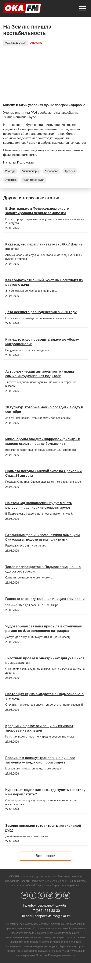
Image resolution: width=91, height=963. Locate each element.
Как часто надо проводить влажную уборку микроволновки (42, 342)
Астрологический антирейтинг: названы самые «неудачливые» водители (39, 374)
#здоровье (51, 171)
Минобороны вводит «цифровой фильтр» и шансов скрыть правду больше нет (42, 441)
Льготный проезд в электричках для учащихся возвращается (44, 660)
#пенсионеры (30, 171)
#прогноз (11, 179)
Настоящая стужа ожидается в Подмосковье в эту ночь (44, 696)
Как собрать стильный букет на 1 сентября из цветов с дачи (44, 282)
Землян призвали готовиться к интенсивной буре (43, 828)
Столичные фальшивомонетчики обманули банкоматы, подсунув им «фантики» (42, 537)
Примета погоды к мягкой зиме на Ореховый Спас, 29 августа (43, 473)
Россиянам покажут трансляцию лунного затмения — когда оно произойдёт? (40, 760)
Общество (36, 42)
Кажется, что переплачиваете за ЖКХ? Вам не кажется (44, 247)
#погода (10, 171)
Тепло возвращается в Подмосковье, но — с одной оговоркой (43, 569)
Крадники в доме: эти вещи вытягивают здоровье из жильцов (39, 728)
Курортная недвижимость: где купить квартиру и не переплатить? (45, 792)
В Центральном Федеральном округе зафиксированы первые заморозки (37, 211)
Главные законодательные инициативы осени (45, 599)
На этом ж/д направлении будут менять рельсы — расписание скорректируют (38, 505)
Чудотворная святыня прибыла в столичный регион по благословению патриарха (43, 628)
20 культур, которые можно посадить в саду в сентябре (44, 409)
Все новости (45, 856)
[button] (82, 8)
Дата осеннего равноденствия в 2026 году (41, 312)
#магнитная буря (33, 179)
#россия (70, 171)
